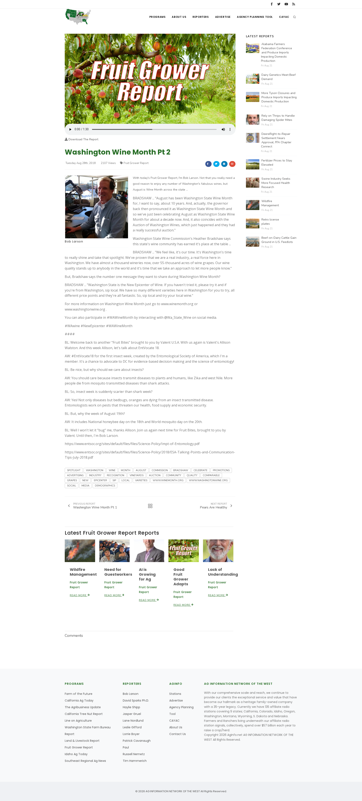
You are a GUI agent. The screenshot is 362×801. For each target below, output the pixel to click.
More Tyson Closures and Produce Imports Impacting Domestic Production (279, 97)
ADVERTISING (75, 475)
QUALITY (192, 475)
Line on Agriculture (78, 720)
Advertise (223, 17)
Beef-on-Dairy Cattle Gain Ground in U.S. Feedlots (278, 240)
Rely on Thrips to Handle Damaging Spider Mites (278, 118)
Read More (78, 595)
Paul (126, 747)
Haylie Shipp (131, 707)
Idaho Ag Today (76, 754)
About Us (179, 17)
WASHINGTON (94, 470)
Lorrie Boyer (131, 734)
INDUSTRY (95, 475)
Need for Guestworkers (118, 572)
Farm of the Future (78, 694)
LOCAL (126, 480)
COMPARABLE (211, 475)
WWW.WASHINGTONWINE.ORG (208, 480)
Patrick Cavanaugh (137, 741)
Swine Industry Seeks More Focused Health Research (275, 183)
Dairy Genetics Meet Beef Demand (278, 77)
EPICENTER (100, 480)
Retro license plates (270, 222)
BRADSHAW (180, 470)
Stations (175, 694)
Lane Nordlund (133, 720)
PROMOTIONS (221, 470)
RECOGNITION (115, 475)
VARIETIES (141, 480)
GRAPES (72, 480)
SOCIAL (71, 485)
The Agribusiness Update (83, 707)
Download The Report (83, 139)
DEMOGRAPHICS (105, 485)
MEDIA (85, 485)
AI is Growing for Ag (147, 574)
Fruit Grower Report (136, 163)
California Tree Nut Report (84, 714)
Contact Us (177, 734)
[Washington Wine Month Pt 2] (150, 79)
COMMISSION (160, 470)
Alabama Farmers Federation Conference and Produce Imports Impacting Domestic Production (276, 52)
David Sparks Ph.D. (136, 700)
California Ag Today (79, 700)
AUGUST (141, 470)
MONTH (125, 470)
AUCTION (154, 475)
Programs (157, 17)
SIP (114, 480)
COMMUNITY (173, 475)
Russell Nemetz (134, 754)
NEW (85, 480)
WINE (112, 470)
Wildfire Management (83, 572)
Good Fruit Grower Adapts (180, 577)
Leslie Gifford (132, 727)
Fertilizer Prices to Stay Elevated (276, 163)
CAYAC (284, 17)
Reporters (201, 17)
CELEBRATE (200, 470)
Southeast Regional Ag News (85, 761)
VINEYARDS (137, 475)
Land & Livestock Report (82, 741)
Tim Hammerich (135, 761)
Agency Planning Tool (255, 17)
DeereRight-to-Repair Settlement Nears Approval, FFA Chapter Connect (276, 140)
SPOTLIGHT (73, 470)
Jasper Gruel (132, 714)
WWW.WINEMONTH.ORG (168, 480)
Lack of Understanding (223, 572)
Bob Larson (74, 241)
